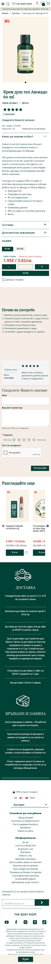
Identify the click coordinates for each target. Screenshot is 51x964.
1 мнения (9, 114)
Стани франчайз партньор (25, 875)
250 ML (20, 249)
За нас (25, 842)
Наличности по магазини (33, 128)
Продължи (40, 468)
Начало (5, 13)
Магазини (26, 852)
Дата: (7, 374)
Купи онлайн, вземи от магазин (25, 862)
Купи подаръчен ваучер (25, 868)
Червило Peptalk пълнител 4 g (14, 527)
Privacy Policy (27, 908)
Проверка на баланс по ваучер (25, 872)
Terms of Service (35, 908)
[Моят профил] (37, 4)
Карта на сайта (25, 830)
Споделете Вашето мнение (18, 120)
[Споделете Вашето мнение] (12, 109)
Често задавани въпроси (25, 824)
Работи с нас (25, 855)
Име (4, 395)
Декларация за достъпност (25, 882)
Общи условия (25, 817)
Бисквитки (25, 827)
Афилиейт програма (25, 859)
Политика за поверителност (25, 820)
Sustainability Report (25, 878)
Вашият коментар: (12, 407)
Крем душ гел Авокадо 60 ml (35, 13)
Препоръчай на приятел (25, 865)
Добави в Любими (15, 280)
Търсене (16, 13)
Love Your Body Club (25, 845)
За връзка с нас (25, 848)
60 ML (8, 249)
